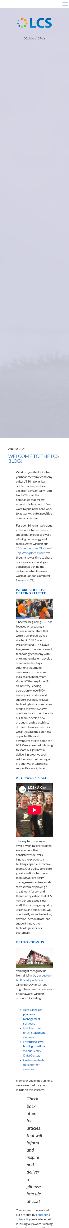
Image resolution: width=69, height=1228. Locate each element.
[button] (65, 4)
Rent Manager (32, 1009)
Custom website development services (34, 1064)
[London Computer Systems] (34, 22)
